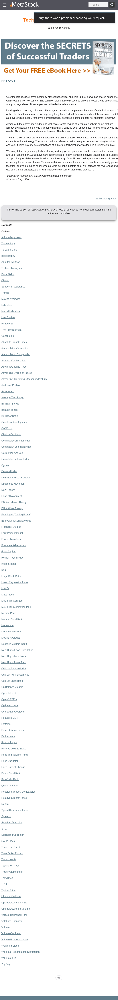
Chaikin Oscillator (11, 434)
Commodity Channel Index (15, 440)
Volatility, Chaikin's (11, 921)
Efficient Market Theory (13, 502)
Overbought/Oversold (13, 711)
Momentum (7, 625)
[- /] (24, 5)
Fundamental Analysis (13, 545)
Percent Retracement (12, 730)
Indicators (6, 305)
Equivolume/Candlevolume (16, 520)
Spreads (6, 816)
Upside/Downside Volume (15, 908)
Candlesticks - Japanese (14, 422)
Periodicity (7, 323)
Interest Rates (8, 564)
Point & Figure (9, 742)
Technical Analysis (11, 268)
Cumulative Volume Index (15, 459)
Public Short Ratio (11, 773)
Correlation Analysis (12, 453)
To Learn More (9, 249)
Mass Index (7, 594)
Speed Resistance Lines (14, 810)
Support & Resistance (13, 286)
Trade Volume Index (12, 871)
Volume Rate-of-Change (14, 939)
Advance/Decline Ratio (14, 366)
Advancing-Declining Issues (16, 373)
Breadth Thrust (9, 410)
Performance (8, 736)
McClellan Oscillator (12, 600)
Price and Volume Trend (14, 754)
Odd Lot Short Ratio (12, 681)
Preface (5, 231)
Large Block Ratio (11, 576)
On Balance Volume (12, 687)
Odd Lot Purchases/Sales (15, 674)
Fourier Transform (11, 539)
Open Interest (8, 693)
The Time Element (11, 329)
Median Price (8, 613)
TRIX (4, 884)
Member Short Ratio (12, 619)
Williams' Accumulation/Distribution (20, 952)
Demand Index (9, 471)
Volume (5, 927)
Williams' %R (8, 958)
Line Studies (8, 317)
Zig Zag (5, 964)
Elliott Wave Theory (12, 508)
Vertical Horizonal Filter (14, 915)
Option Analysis (9, 705)
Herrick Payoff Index (12, 557)
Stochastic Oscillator (12, 835)
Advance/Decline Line (13, 360)
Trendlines (7, 878)
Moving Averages (10, 299)
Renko (5, 804)
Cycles (5, 465)
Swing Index (8, 841)
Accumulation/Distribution (15, 348)
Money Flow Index (11, 631)
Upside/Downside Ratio (14, 902)
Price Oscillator (9, 761)
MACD (5, 588)
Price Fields (7, 274)
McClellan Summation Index (16, 607)
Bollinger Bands (10, 403)
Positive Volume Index (13, 748)
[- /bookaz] (58, 76)
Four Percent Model (12, 533)
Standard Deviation (11, 822)
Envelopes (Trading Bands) (16, 514)
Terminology (8, 243)
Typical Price (8, 890)
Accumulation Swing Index (15, 354)
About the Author (10, 262)
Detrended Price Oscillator (15, 477)
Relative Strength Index (14, 798)
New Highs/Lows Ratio (13, 662)
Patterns (5, 724)
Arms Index (7, 391)
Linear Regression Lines (14, 582)
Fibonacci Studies (11, 527)
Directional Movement (13, 483)
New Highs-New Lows (13, 656)
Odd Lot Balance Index (13, 668)
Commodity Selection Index (16, 446)
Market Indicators (10, 311)
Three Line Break (10, 847)
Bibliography (8, 256)
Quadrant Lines (9, 785)
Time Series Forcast (12, 853)
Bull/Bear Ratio (9, 416)
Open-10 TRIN (9, 699)
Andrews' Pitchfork (11, 385)
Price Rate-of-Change (13, 767)
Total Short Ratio (10, 865)
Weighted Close (10, 945)
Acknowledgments (106, 198)
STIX (4, 828)
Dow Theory (8, 490)
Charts (5, 280)
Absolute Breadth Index (14, 342)
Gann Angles (8, 551)
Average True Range (12, 397)
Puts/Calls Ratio (10, 779)
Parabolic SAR (9, 718)
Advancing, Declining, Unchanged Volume (24, 379)
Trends (5, 292)
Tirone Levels (8, 859)
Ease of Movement (11, 496)
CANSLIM (6, 428)
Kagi (3, 570)
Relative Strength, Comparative (18, 791)
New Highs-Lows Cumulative (17, 650)
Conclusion (7, 336)
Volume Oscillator (11, 933)
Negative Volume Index (14, 644)
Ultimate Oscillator (11, 896)
